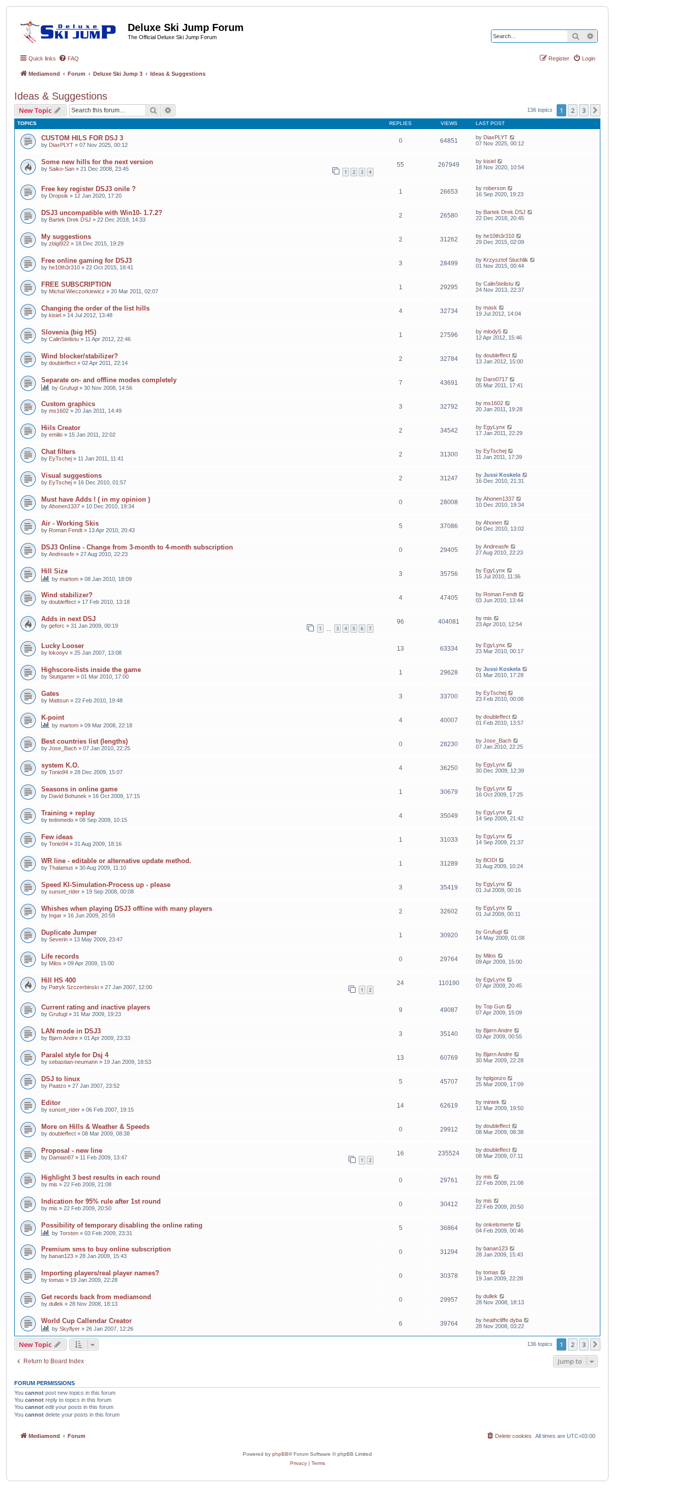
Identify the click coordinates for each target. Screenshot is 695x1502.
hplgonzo (494, 1078)
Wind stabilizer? (67, 595)
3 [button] (584, 110)
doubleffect (62, 363)
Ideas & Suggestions (60, 96)
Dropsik (58, 196)
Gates (50, 693)
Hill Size (54, 571)
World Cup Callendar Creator (86, 1321)
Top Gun (494, 1006)
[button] (595, 110)
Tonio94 (58, 772)
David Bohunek (67, 796)
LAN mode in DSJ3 (71, 1031)
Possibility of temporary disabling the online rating (121, 1225)
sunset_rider (64, 891)
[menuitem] (69, 58)
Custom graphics (68, 404)
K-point (52, 717)
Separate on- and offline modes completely (109, 380)
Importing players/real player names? (100, 1273)
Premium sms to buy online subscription (106, 1249)
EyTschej (60, 458)
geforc (57, 626)
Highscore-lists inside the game (91, 669)
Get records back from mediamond (96, 1297)
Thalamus (61, 868)
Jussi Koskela (501, 475)
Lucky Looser (62, 646)
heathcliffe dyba (502, 1320)
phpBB (280, 1454)
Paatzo (57, 1086)
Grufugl (69, 388)
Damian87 (61, 1157)
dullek (56, 1304)
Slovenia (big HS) (68, 332)
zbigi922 (59, 243)
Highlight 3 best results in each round (100, 1177)
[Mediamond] (71, 30)
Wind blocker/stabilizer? (79, 356)
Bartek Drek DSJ (70, 220)
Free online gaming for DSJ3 (86, 260)
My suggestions (66, 236)
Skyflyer (70, 1329)
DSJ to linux (60, 1079)
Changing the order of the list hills (95, 308)
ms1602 (59, 411)
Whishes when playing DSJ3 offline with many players (126, 908)
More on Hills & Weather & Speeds (95, 1126)
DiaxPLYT (61, 145)
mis (487, 618)
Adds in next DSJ (68, 619)
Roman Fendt (65, 530)
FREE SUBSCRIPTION (76, 284)
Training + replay (68, 813)
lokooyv (58, 653)
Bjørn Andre (63, 1038)
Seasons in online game (79, 789)
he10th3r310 (498, 236)
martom (69, 579)
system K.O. (60, 765)
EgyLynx (494, 427)
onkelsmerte (498, 1224)
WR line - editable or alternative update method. (116, 861)
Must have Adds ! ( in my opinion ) (95, 499)
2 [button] (572, 110)
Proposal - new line (71, 1150)
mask (490, 307)
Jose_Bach (63, 748)
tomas (56, 1280)
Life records (60, 956)
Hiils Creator (60, 428)
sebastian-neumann (73, 1062)
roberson (494, 188)
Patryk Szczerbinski (74, 987)
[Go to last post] (512, 137)
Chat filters (58, 451)
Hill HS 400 (58, 980)
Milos (55, 963)
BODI (490, 860)
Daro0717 (495, 379)
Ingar (55, 915)
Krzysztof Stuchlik (505, 260)
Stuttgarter (62, 676)
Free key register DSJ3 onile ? (88, 189)
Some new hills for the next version (97, 162)
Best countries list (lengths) (84, 741)
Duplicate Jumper (69, 932)
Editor (51, 1103)
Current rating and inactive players (95, 1007)
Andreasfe (61, 554)
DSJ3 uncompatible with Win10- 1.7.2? (101, 213)
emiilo (56, 435)
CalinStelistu (498, 284)
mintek (491, 1102)
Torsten (69, 1233)
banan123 (61, 1256)
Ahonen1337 (64, 506)
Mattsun (59, 700)
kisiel (489, 161)
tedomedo (61, 820)
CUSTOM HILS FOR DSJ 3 (82, 138)
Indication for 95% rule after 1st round (101, 1201)
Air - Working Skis (70, 523)
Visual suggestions (71, 475)
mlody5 (492, 331)
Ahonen (492, 522)
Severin (58, 939)
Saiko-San (61, 169)
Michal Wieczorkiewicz (77, 291)
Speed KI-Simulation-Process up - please (105, 884)
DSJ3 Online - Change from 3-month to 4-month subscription (137, 547)
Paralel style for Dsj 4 (74, 1055)
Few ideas (57, 837)
